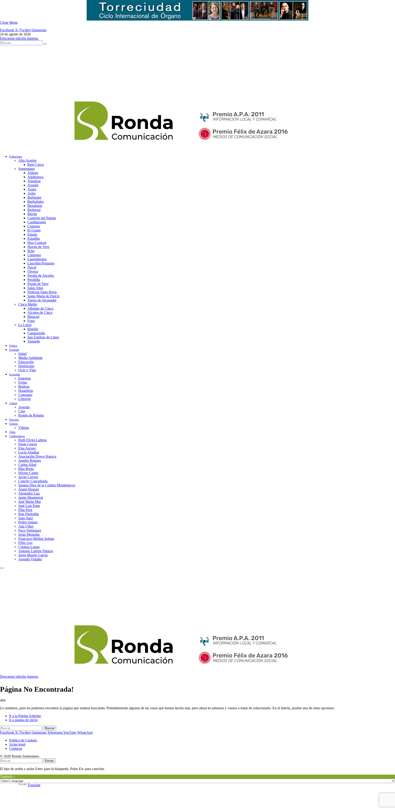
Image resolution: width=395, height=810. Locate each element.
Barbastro (34, 197)
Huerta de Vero (38, 247)
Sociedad (14, 349)
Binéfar (32, 329)
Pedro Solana (27, 522)
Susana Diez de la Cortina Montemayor (46, 485)
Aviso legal (17, 744)
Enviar (49, 761)
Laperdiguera (37, 259)
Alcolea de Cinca (39, 312)
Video (12, 432)
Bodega (23, 386)
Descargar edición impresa (19, 38)
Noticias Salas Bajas (42, 292)
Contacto (15, 748)
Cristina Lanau (29, 547)
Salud (22, 354)
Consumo (25, 395)
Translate (33, 785)
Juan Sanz (25, 518)
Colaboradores (17, 436)
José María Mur (29, 502)
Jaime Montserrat (30, 497)
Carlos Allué (27, 465)
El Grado (34, 230)
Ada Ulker (26, 526)
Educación (26, 362)
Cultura (13, 403)
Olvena (32, 271)
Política (13, 345)
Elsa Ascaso (27, 448)
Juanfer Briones (29, 460)
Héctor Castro (28, 473)
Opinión (13, 423)
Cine (21, 411)
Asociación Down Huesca (37, 456)
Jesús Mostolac (29, 534)
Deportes (14, 419)
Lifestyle (24, 399)
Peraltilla (33, 280)
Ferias (22, 382)
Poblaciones (15, 156)
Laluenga (34, 255)
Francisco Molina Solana (36, 539)
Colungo (33, 226)
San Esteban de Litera (43, 337)
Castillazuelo (36, 222)
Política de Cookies (23, 740)
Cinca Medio (27, 304)
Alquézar (34, 181)
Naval (31, 267)
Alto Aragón (27, 160)
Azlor (31, 193)
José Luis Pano (29, 506)
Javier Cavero (28, 477)
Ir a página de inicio (23, 720)
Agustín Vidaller (30, 559)
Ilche (31, 251)
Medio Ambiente (30, 358)
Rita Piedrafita (28, 514)
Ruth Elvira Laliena (32, 440)
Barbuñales (35, 201)
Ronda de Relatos (31, 415)
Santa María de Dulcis (43, 296)
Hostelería (25, 391)
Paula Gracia (27, 444)
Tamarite (33, 341)
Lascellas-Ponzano (40, 263)
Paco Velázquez (29, 530)
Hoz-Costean (36, 243)
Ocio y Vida (27, 370)
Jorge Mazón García (33, 555)
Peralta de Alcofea (40, 275)
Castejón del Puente (41, 218)
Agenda (24, 407)
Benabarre (34, 206)
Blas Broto (26, 469)
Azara (31, 189)
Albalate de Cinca (40, 308)
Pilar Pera (25, 510)
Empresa (24, 378)
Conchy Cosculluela (33, 481)
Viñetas (23, 428)
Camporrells (36, 333)
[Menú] (2, 568)
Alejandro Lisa (29, 493)
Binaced (33, 317)
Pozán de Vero (37, 284)
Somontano (26, 169)
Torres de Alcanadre (41, 300)
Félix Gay (25, 543)
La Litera (25, 325)
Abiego (32, 173)
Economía (14, 374)
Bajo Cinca (35, 164)
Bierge (32, 214)
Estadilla (33, 238)
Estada (32, 234)
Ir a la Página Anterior (25, 716)
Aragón (32, 185)
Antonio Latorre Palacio (35, 551)
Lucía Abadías (28, 452)
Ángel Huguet (28, 489)
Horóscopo (26, 366)
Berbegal (33, 210)
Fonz (31, 321)
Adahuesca (35, 177)
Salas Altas (35, 288)
